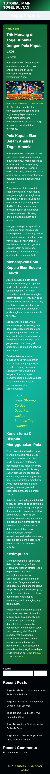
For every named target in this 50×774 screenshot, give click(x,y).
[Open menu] (44, 5)
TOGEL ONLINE (12, 29)
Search (7, 668)
